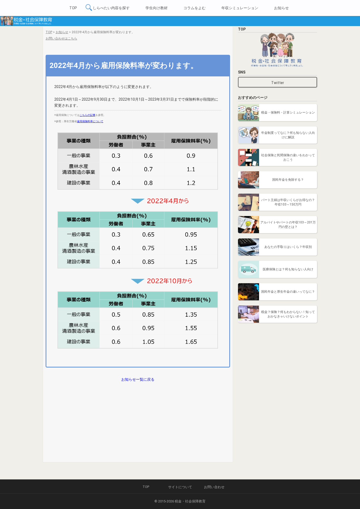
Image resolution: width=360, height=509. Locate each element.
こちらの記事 (87, 115)
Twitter (277, 83)
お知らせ (281, 8)
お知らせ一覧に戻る (137, 379)
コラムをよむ (194, 8)
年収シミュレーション (239, 8)
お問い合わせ (214, 487)
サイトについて (180, 487)
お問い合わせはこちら (61, 38)
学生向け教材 (156, 8)
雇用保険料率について (90, 121)
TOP (73, 8)
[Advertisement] (277, 361)
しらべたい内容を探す (111, 8)
